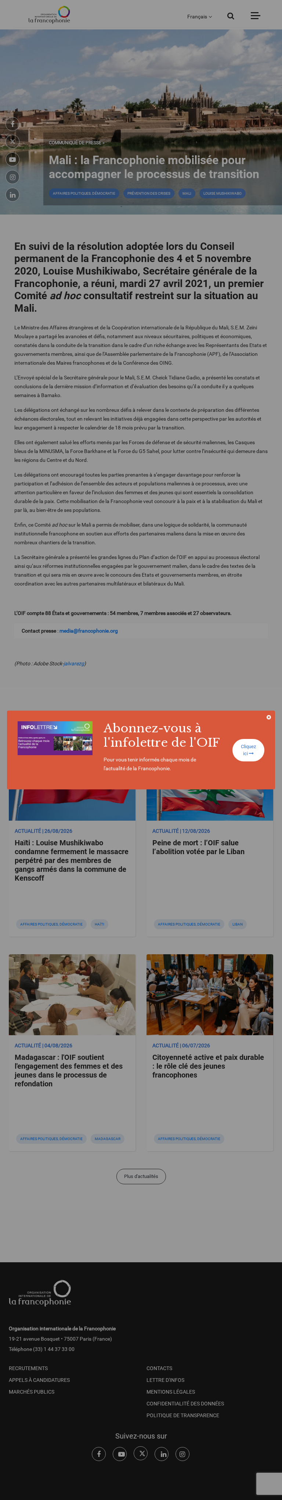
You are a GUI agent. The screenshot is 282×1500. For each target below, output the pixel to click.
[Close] (268, 717)
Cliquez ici (248, 750)
